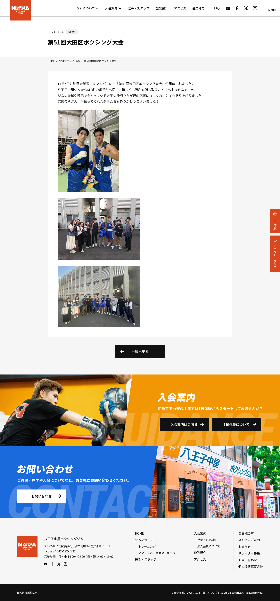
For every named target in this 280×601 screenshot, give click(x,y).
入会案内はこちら (184, 424)
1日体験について (236, 424)
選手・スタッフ (138, 8)
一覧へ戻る (139, 351)
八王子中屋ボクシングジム (27, 551)
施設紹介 (162, 8)
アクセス (180, 8)
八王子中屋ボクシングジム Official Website (20, 10)
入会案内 (111, 8)
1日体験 (275, 223)
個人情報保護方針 (250, 566)
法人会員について (208, 546)
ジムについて (85, 8)
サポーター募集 (249, 553)
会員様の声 (200, 8)
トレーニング (147, 546)
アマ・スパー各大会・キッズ (157, 553)
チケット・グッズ (275, 256)
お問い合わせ (41, 496)
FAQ (217, 8)
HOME (139, 533)
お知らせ (244, 546)
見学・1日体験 (206, 540)
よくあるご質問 (249, 540)
